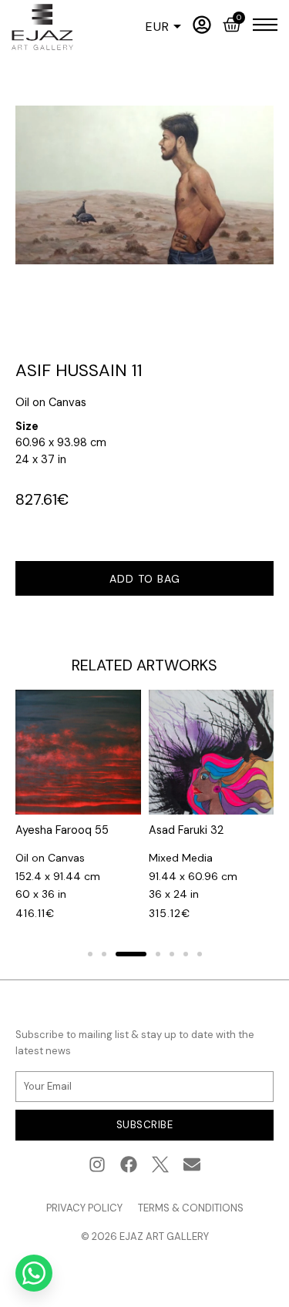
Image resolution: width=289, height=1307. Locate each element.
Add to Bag (144, 579)
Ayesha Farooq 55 (62, 830)
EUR (158, 27)
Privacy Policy (84, 1208)
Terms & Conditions (191, 1208)
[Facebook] (129, 1164)
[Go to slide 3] (131, 954)
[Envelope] (191, 1164)
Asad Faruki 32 (186, 830)
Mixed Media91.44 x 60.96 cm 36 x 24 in (193, 876)
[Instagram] (97, 1164)
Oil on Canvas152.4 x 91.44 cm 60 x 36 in (57, 876)
